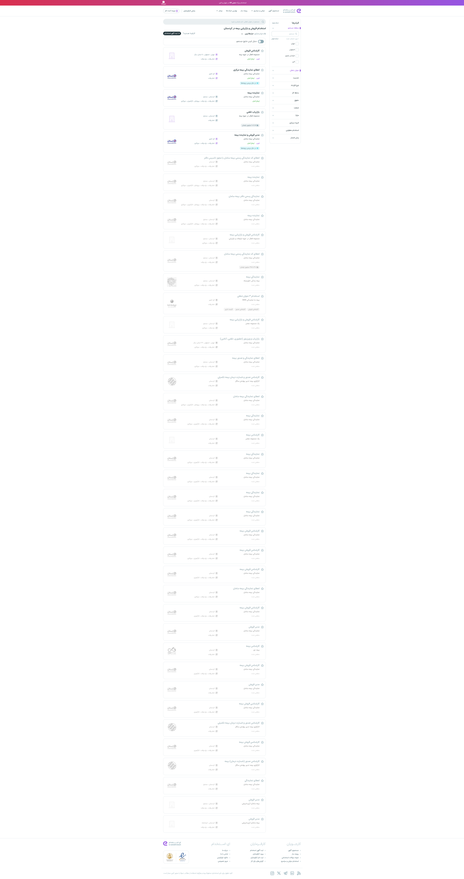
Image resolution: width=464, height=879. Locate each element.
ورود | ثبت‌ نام (170, 11)
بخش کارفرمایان (189, 11)
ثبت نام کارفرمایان (257, 857)
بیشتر (220, 11)
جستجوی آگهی (273, 11)
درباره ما (225, 850)
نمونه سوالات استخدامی (290, 857)
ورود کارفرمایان (258, 854)
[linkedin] (292, 873)
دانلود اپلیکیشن (222, 857)
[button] (285, 44)
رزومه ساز (244, 11)
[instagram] (272, 873)
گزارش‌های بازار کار (257, 861)
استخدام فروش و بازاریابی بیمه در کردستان (245, 28)
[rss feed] (299, 873)
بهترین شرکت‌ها (231, 11)
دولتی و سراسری (259, 11)
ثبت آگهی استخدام (171, 33)
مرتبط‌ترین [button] (248, 34)
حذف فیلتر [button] (275, 39)
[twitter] (279, 873)
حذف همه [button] (275, 23)
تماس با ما (224, 854)
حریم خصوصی (223, 861)
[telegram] (285, 873)
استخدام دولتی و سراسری (290, 861)
